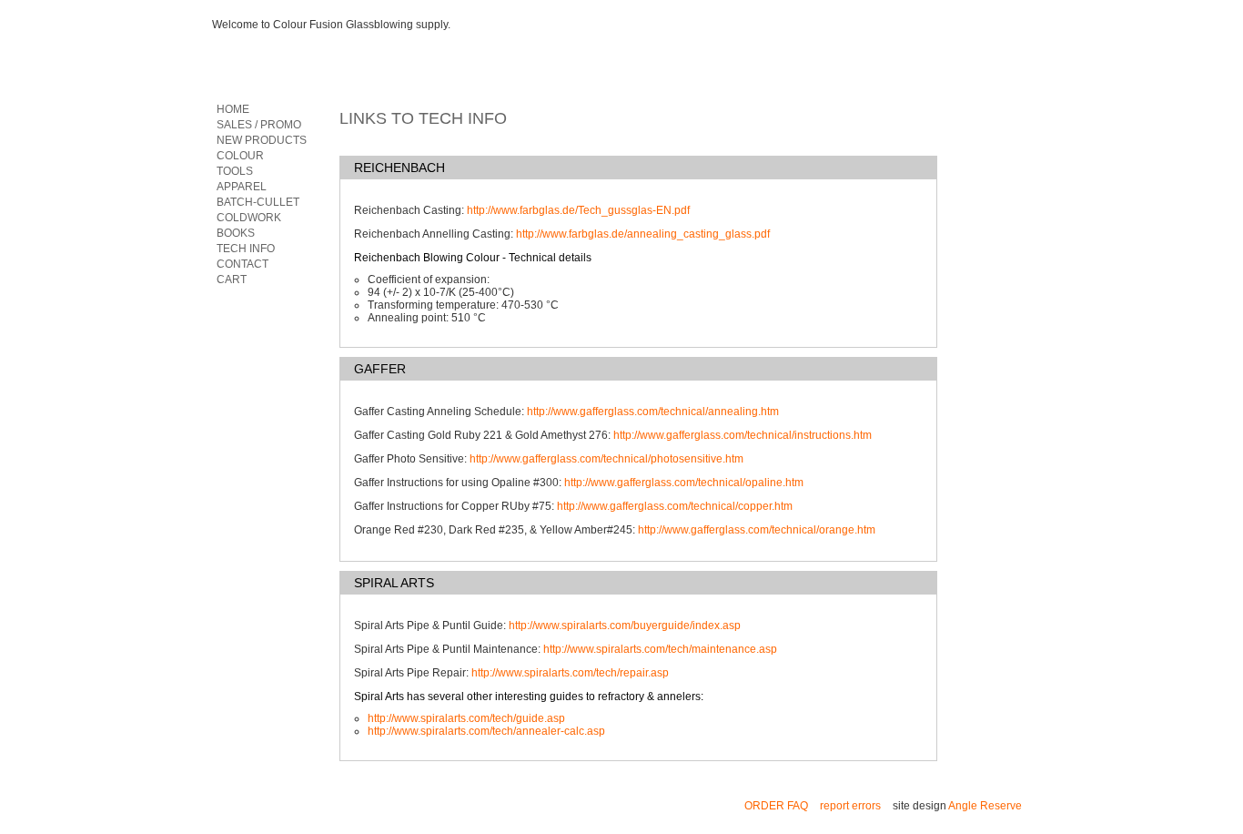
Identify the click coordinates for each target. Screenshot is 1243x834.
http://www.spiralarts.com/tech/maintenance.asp (660, 649)
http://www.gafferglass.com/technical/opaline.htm (683, 482)
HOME (233, 109)
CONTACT (242, 264)
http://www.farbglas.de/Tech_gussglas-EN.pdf (578, 210)
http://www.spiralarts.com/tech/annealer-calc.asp (486, 731)
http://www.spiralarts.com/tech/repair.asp (570, 672)
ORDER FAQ (776, 805)
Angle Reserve (985, 805)
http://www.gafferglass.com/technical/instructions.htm (742, 435)
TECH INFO (246, 248)
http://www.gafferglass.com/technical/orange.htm (756, 530)
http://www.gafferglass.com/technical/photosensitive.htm (606, 459)
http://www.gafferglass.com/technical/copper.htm (675, 506)
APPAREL (242, 186)
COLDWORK (249, 217)
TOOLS (235, 171)
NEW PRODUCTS (262, 140)
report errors (850, 805)
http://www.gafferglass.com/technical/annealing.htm (653, 411)
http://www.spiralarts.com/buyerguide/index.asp (625, 625)
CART (232, 279)
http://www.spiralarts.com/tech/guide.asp (466, 718)
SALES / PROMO (259, 124)
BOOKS (236, 233)
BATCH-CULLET (258, 202)
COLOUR (240, 155)
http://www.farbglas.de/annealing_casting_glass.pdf (643, 234)
